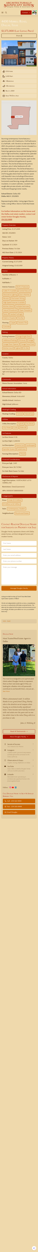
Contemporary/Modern (16, 509)
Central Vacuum (25, 291)
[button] (19, 117)
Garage (30, 340)
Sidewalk (23, 428)
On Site (26, 348)
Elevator (6, 298)
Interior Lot (20, 445)
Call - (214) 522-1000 (14, 801)
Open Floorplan (25, 310)
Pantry (5, 314)
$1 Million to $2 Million (11, 504)
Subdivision (21, 449)
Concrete (6, 326)
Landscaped (30, 445)
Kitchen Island (8, 306)
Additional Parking (9, 340)
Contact (25, 12)
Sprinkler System (9, 449)
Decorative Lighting (10, 295)
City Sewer (29, 424)
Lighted (18, 348)
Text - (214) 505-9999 (14, 807)
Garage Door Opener (10, 344)
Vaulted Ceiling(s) (16, 314)
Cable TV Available (10, 291)
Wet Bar (21, 318)
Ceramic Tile (22, 323)
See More (6, 691)
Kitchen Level (8, 348)
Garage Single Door (24, 336)
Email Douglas (12, 812)
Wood (22, 454)
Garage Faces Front (27, 344)
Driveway (22, 340)
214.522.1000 (6, 219)
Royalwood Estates (22, 513)
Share (18, 36)
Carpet (13, 323)
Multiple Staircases (22, 306)
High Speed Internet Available (14, 302)
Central (19, 414)
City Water (7, 428)
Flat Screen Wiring (17, 298)
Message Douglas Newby (19, 588)
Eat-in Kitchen (25, 295)
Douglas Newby (8, 634)
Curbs (15, 428)
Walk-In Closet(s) (9, 318)
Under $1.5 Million (14, 500)
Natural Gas (29, 414)
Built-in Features (22, 287)
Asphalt (20, 424)
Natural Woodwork (10, 310)
